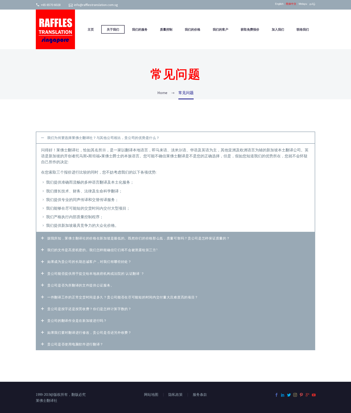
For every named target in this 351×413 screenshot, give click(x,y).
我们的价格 (192, 29)
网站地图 (151, 395)
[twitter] (289, 395)
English (279, 4)
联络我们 (303, 29)
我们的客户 (220, 29)
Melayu (303, 4)
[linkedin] (283, 395)
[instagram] (295, 395)
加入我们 (278, 29)
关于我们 (113, 29)
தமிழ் (312, 4)
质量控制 (166, 29)
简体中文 (291, 4)
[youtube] (314, 395)
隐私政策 (175, 395)
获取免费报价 (250, 29)
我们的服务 (139, 29)
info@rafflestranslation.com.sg (96, 5)
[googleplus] (307, 395)
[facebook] (276, 395)
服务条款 (200, 395)
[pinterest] (301, 395)
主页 (91, 29)
